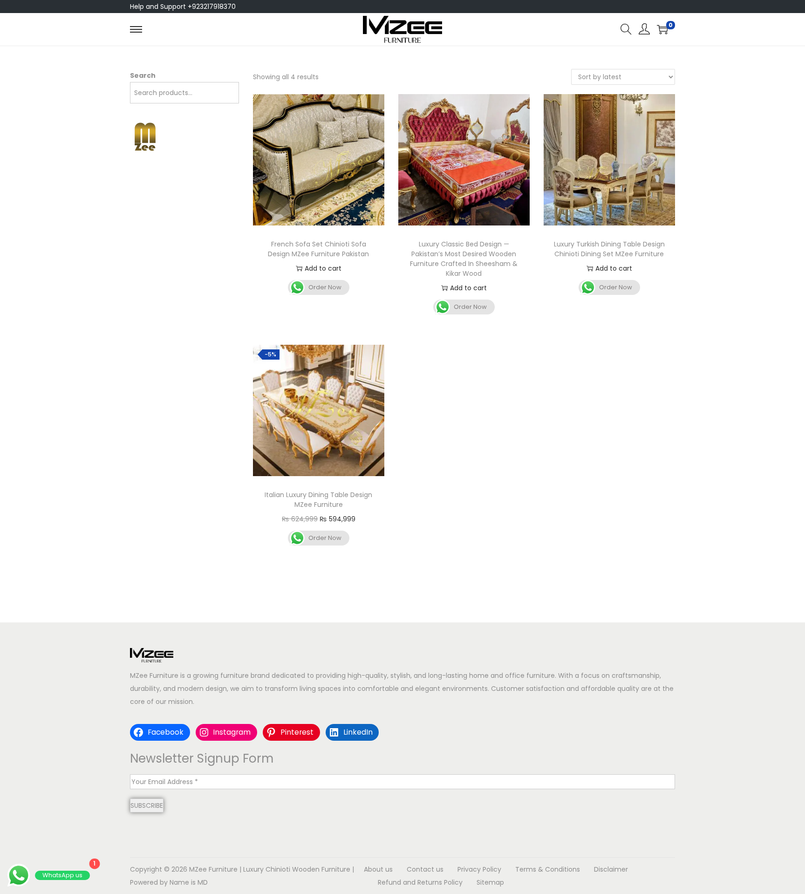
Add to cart (323, 268)
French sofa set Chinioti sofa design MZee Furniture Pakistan (318, 249)
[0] (662, 29)
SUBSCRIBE (146, 805)
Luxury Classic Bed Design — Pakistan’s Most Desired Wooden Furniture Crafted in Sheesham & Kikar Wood (464, 258)
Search (143, 75)
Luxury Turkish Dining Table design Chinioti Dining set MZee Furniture (609, 249)
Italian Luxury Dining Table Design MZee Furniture (318, 499)
